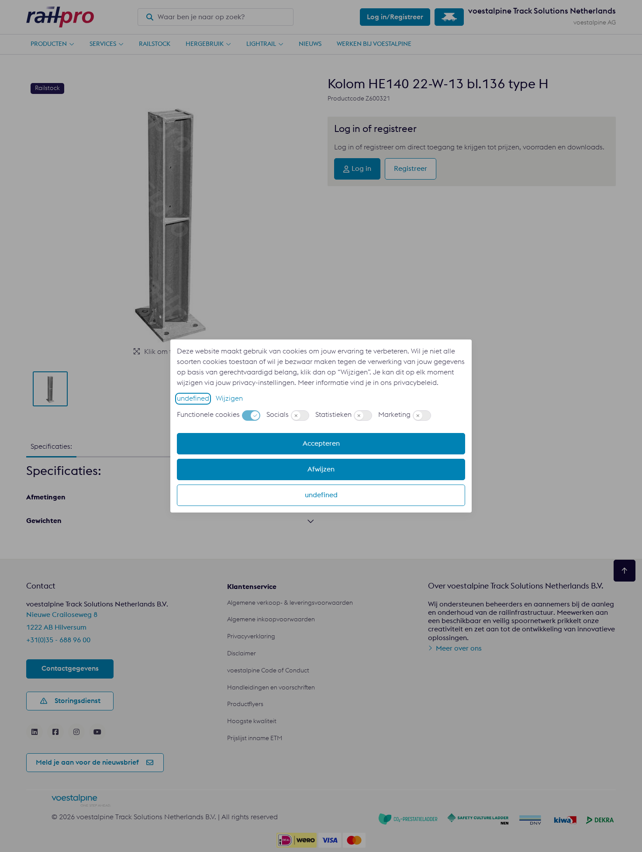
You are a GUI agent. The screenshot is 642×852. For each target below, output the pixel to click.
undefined (193, 398)
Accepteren (321, 443)
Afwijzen (321, 469)
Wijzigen (229, 398)
